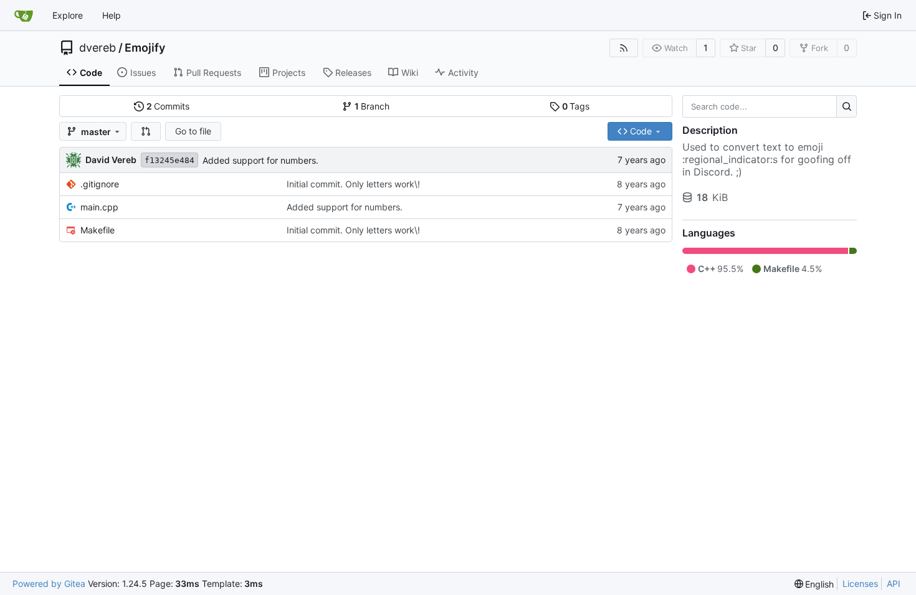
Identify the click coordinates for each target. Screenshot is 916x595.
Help (111, 15)
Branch (372, 106)
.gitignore (99, 184)
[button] (146, 131)
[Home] (23, 15)
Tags (576, 106)
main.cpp (99, 207)
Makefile (97, 230)
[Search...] (846, 106)
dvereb (97, 48)
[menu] (814, 584)
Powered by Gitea (48, 583)
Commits (168, 106)
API (893, 583)
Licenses (860, 583)
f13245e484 (169, 160)
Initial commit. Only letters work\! (353, 184)
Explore (67, 15)
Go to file (193, 131)
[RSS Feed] (623, 48)
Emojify (145, 48)
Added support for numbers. (260, 160)
